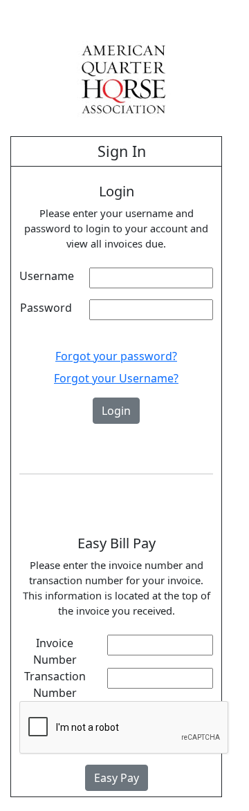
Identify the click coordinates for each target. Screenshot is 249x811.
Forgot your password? (116, 356)
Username (46, 275)
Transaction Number (55, 684)
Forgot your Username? (116, 378)
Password (46, 307)
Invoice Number (55, 651)
